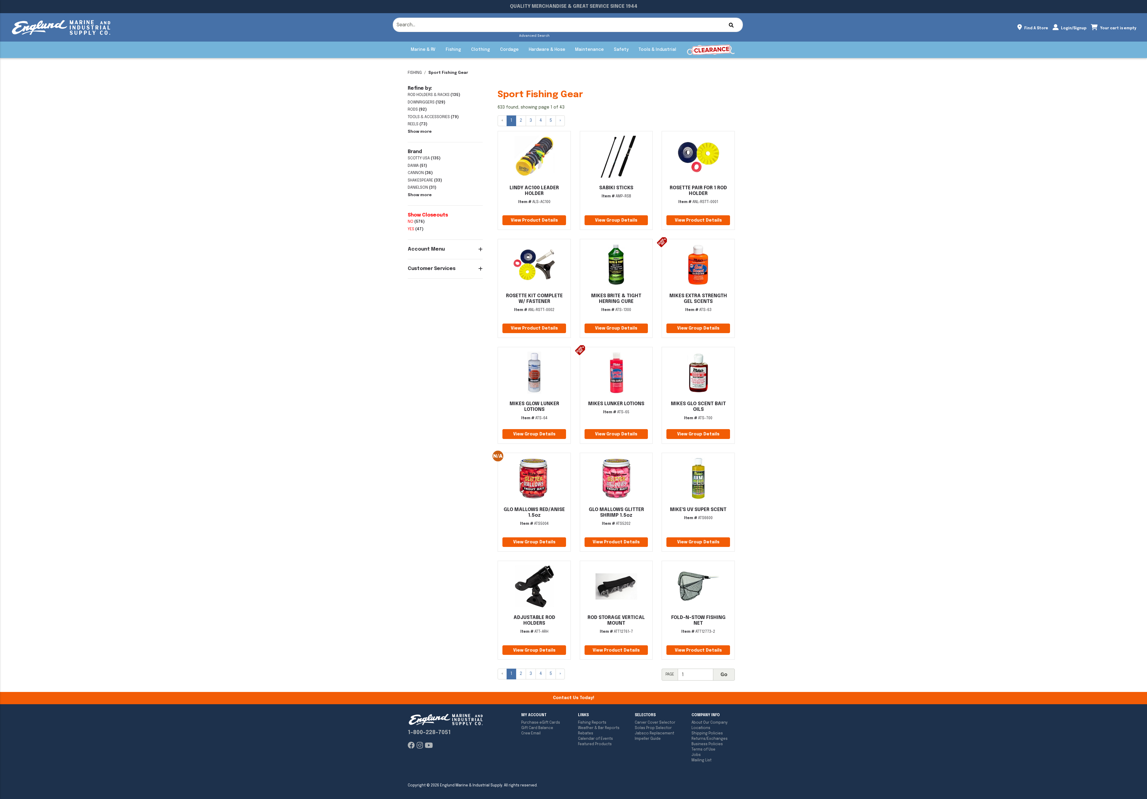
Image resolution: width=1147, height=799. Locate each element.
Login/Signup (1073, 28)
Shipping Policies (707, 733)
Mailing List (701, 760)
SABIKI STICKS (616, 187)
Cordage (509, 50)
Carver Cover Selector (655, 723)
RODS (413, 110)
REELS (413, 124)
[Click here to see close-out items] (711, 50)
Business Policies (707, 744)
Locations (700, 728)
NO (410, 222)
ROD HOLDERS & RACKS (429, 95)
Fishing (453, 50)
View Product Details (534, 220)
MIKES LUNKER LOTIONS (616, 403)
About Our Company (709, 723)
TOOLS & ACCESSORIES (429, 117)
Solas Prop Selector (653, 728)
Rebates (585, 733)
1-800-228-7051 (429, 732)
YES (411, 229)
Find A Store (1035, 28)
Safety (621, 50)
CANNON (416, 173)
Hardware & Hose (547, 50)
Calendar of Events (595, 739)
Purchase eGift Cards (540, 723)
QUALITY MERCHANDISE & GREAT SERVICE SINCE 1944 (573, 6)
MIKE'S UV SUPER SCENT (698, 509)
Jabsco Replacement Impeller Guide (654, 736)
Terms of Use (703, 749)
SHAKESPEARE (420, 180)
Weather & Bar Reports (598, 728)
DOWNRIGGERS (421, 102)
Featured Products (595, 744)
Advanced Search (534, 36)
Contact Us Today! (573, 698)
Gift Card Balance (537, 728)
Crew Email (531, 733)
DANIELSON (418, 188)
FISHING (415, 73)
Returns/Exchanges (709, 739)
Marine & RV (423, 50)
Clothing (480, 50)
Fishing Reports (592, 723)
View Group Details (616, 220)
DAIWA (413, 166)
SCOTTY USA (419, 158)
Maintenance (589, 50)
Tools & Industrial (657, 50)
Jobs (696, 755)
